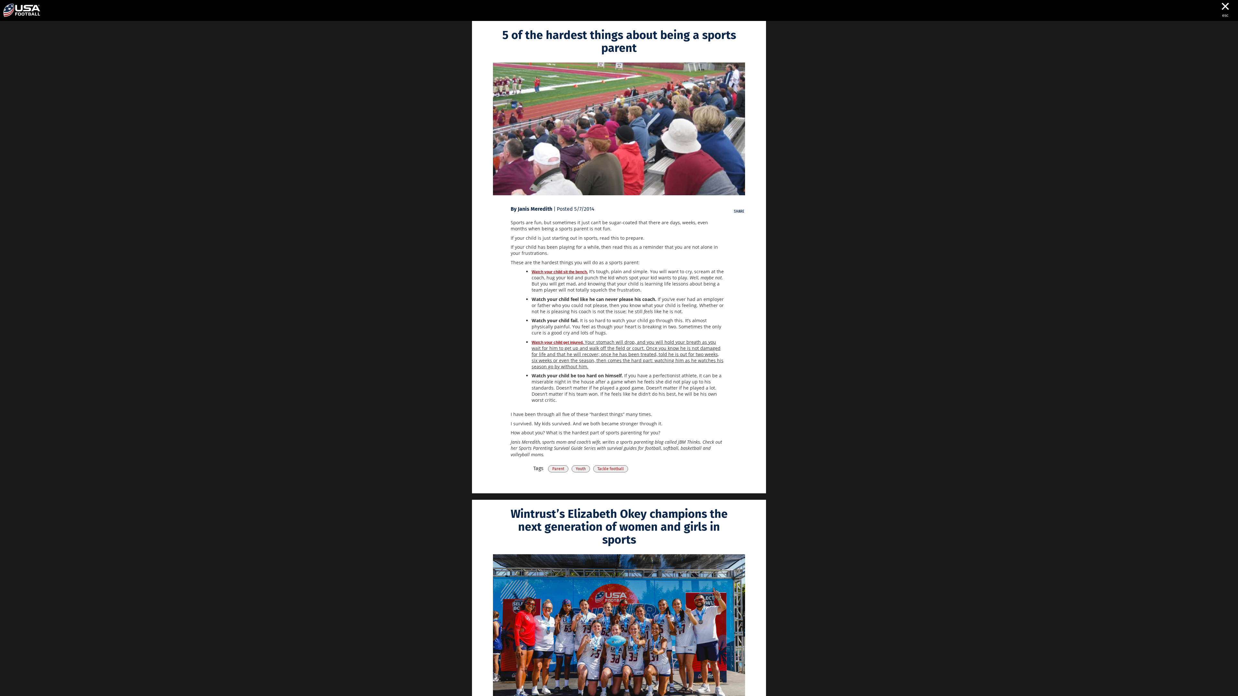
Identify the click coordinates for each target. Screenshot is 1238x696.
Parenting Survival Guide (558, 448)
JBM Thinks (689, 442)
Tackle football (610, 469)
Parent (558, 469)
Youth (581, 469)
